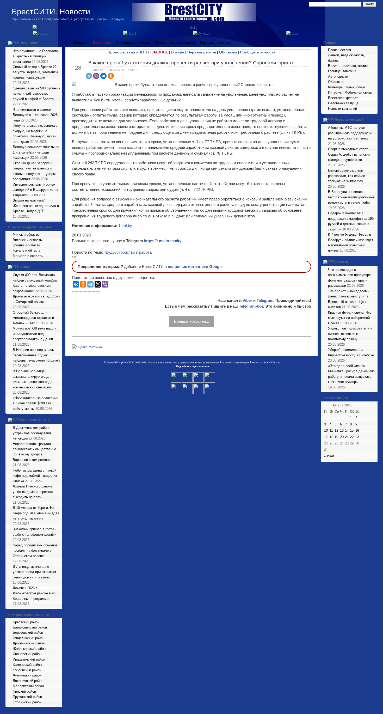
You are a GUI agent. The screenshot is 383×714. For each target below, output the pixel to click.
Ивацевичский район (29, 659)
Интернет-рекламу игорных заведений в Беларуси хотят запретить (35, 189)
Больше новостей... (191, 321)
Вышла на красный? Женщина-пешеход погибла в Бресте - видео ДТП (36, 205)
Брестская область (35, 420)
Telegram (265, 300)
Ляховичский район (28, 681)
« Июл (329, 456)
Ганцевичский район (28, 638)
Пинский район (24, 691)
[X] (98, 284)
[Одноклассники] (111, 76)
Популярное (29, 43)
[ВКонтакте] (103, 76)
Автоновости (338, 76)
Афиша (145, 43)
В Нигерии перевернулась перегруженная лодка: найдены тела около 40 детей (36, 355)
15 (352, 430)
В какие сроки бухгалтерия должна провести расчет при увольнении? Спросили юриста (191, 62)
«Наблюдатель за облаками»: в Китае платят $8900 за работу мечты (36, 403)
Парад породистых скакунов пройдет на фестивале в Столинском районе (35, 550)
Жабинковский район (29, 649)
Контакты (225, 43)
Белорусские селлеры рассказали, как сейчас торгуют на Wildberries (346, 175)
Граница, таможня (342, 71)
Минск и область (26, 234)
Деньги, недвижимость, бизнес (115, 69)
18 (331, 437)
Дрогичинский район (29, 643)
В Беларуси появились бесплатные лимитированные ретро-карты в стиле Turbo (351, 197)
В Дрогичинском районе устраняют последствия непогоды (32, 433)
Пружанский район (27, 697)
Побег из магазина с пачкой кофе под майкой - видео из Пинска (35, 475)
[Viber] (96, 76)
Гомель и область (27, 250)
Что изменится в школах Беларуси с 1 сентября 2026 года (35, 115)
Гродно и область (26, 245)
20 (342, 437)
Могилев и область (28, 256)
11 (331, 430)
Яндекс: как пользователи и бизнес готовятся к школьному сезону (350, 333)
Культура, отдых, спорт (346, 87)
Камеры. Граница (183, 43)
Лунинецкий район (27, 675)
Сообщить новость (258, 52)
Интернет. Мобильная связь (350, 92)
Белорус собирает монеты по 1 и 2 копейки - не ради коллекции (36, 152)
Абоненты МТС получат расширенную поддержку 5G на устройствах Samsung (350, 133)
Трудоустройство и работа (128, 252)
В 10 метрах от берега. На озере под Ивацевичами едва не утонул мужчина (36, 513)
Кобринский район (27, 670)
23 (357, 437)
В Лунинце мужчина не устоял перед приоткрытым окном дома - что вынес (34, 572)
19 (336, 437)
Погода (160, 43)
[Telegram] (89, 76)
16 (357, 430)
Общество (336, 82)
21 (347, 437)
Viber (247, 300)
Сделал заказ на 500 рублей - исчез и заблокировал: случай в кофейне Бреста (36, 93)
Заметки (341, 262)
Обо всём (228, 52)
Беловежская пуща (343, 103)
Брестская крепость (344, 98)
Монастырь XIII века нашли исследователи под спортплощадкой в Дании (34, 333)
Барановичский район (30, 627)
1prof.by (125, 225)
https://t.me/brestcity (162, 241)
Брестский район (26, 622)
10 (326, 430)
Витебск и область (27, 240)
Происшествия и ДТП (127, 52)
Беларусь (81, 43)
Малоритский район (28, 686)
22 (352, 437)
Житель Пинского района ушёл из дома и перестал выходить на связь (33, 491)
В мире (25, 267)
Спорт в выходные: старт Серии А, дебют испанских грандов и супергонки (349, 154)
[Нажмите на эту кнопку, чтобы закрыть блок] (58, 42)
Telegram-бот (251, 306)
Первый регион (201, 52)
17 (326, 437)
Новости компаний (342, 109)
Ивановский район (27, 654)
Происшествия (339, 50)
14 (347, 430)
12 (336, 430)
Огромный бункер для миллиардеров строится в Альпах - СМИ (33, 317)
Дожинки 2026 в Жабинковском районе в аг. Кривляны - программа (34, 593)
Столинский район (27, 702)
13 (342, 430)
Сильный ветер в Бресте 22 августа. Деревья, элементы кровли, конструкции (35, 72)
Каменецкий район (27, 665)
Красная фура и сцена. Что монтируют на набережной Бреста (349, 317)
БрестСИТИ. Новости (51, 11)
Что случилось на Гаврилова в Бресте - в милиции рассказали (36, 56)
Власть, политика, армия (348, 66)
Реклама (207, 43)
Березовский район (28, 632)
